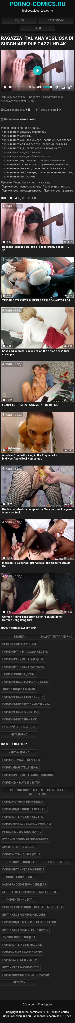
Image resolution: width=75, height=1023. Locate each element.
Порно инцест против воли (22, 696)
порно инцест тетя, (54, 144)
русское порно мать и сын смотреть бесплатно (37, 792)
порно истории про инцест (23, 801)
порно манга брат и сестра (22, 952)
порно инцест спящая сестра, (21, 144)
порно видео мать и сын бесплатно (29, 922)
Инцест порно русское (19, 644)
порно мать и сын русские (18, 176)
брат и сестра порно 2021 (20, 967)
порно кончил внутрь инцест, (20, 160)
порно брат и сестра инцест (23, 869)
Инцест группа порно (56, 636)
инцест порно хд (19, 877)
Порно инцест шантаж (58, 190)
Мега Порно (19, 734)
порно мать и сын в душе (21, 854)
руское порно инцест (19, 937)
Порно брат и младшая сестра (25, 651)
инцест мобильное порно (21, 831)
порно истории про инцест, (44, 148)
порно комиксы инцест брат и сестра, (26, 156)
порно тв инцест (19, 899)
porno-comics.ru (32, 1012)
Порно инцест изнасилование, (21, 186)
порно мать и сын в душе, (50, 168)
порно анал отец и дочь (20, 767)
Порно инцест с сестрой (21, 711)
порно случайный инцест (22, 760)
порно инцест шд (56, 862)
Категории (56, 20)
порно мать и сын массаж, (56, 172)
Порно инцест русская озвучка (26, 704)
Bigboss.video (30, 10)
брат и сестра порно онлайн (23, 914)
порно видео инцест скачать (24, 809)
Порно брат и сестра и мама (23, 666)
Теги (37, 27)
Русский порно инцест (19, 727)
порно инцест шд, (13, 148)
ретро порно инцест (19, 862)
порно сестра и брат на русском (26, 824)
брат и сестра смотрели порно (25, 929)
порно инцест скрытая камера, (22, 140)
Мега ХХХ (19, 982)
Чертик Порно (19, 752)
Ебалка (19, 636)
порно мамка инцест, (54, 160)
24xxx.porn (29, 1004)
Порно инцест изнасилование (25, 681)
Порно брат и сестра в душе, (31, 182)
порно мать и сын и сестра (22, 816)
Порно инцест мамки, (56, 186)
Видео (19, 20)
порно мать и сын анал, (17, 168)
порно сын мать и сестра (21, 782)
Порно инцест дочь (19, 674)
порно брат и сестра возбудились (28, 775)
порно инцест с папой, (25, 127)
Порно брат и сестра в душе (23, 659)
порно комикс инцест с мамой (25, 974)
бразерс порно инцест (19, 846)
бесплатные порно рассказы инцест (30, 892)
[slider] (17, 87)
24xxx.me (47, 10)
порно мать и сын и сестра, (19, 172)
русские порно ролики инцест (25, 839)
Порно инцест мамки (19, 689)
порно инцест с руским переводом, (24, 131)
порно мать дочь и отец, (54, 164)
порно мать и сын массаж (22, 944)
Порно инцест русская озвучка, (22, 190)
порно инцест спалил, (58, 140)
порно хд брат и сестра (19, 959)
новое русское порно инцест (24, 884)
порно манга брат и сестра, (19, 164)
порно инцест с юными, (17, 135)
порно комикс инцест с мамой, (21, 152)
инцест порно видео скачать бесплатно (33, 907)
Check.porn (45, 1004)
